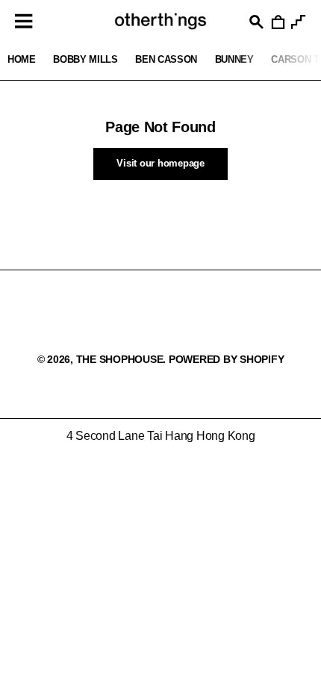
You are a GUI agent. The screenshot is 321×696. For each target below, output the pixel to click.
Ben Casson (166, 59)
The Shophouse (119, 359)
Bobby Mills (85, 59)
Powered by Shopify (226, 359)
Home (21, 59)
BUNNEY (234, 59)
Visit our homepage (160, 163)
